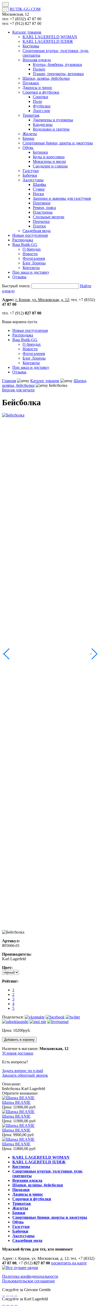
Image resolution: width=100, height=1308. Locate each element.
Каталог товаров (44, 381)
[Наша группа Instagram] (11, 1294)
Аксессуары (23, 1236)
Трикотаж (21, 1203)
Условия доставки (17, 1053)
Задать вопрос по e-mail (22, 1070)
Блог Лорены (34, 358)
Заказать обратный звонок (25, 1075)
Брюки (18, 1213)
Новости (30, 349)
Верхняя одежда (27, 1180)
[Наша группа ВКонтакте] (7, 1294)
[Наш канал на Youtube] (15, 1294)
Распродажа (22, 335)
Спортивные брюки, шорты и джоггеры (49, 1217)
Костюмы (21, 1166)
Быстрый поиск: (16, 286)
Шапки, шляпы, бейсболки (37, 1185)
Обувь (18, 1222)
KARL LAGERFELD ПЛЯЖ (39, 1162)
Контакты (31, 363)
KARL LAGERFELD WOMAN (40, 1157)
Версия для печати (18, 390)
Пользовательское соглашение (28, 1281)
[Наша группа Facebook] (3, 1294)
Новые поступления (30, 330)
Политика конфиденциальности (30, 1276)
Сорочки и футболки (31, 1199)
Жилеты (20, 1208)
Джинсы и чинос (27, 1194)
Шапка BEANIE (16, 1102)
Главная (9, 381)
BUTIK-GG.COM (25, 9)
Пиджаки (20, 1189)
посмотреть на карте (69, 1263)
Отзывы (19, 372)
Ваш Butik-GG (24, 340)
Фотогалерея (34, 353)
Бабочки (20, 1231)
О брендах (32, 344)
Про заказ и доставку (30, 367)
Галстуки (20, 1226)
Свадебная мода (27, 1240)
